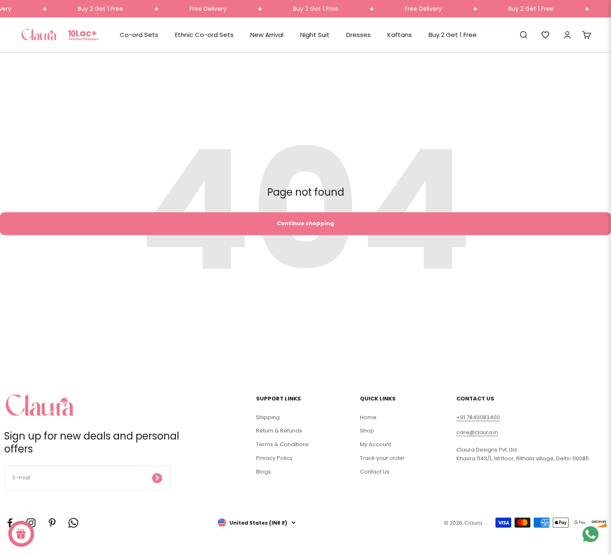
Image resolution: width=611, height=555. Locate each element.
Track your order (382, 458)
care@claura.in (477, 432)
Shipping (268, 417)
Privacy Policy (274, 458)
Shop (367, 431)
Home (368, 417)
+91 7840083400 (478, 417)
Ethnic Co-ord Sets (204, 34)
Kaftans (399, 34)
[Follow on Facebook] (9, 522)
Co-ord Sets (139, 34)
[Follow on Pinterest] (52, 522)
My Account (375, 444)
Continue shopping (305, 223)
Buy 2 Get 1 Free (453, 34)
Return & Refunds (279, 431)
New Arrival (266, 34)
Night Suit (315, 34)
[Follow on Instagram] (31, 522)
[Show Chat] (592, 534)
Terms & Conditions (282, 444)
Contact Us (374, 472)
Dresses (358, 34)
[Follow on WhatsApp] (73, 522)
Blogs (263, 472)
